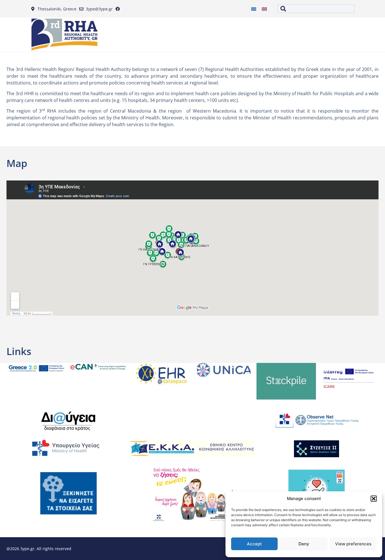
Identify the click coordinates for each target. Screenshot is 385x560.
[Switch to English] (264, 9)
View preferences (353, 543)
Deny (303, 543)
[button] (374, 498)
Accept (254, 543)
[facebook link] (119, 9)
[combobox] (316, 9)
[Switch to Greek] (253, 9)
